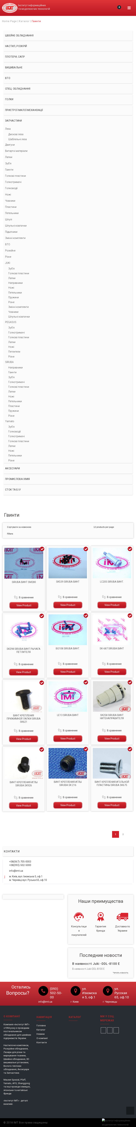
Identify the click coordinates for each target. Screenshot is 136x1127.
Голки (9, 99)
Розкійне (10, 250)
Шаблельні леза (17, 139)
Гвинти (9, 169)
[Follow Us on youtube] (116, 1030)
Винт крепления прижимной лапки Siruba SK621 (24, 718)
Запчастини (13, 120)
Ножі (8, 194)
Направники (15, 282)
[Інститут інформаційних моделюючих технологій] (10, 8)
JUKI (7, 263)
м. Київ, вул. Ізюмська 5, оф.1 (25, 876)
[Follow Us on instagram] (109, 1030)
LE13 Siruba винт (68, 715)
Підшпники (11, 231)
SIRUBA (9, 362)
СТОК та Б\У (13, 489)
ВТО (7, 78)
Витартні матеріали (16, 150)
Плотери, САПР (15, 56)
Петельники (12, 213)
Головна (41, 1025)
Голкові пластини (15, 175)
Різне (8, 256)
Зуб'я (8, 163)
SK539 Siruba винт (68, 581)
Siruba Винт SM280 (24, 582)
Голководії (11, 188)
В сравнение (26, 597)
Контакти (41, 1042)
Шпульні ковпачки (16, 225)
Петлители (14, 351)
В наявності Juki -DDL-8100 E (96, 963)
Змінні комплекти (15, 238)
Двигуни (10, 144)
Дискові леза (15, 134)
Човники (10, 200)
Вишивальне (13, 67)
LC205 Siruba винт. (112, 581)
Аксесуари (12, 468)
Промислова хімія (17, 479)
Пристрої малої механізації (24, 110)
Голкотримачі (13, 182)
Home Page (9, 21)
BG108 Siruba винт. (68, 648)
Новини (40, 1034)
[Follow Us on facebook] (103, 1030)
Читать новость (120, 973)
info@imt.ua (16, 870)
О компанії (42, 1038)
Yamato (9, 421)
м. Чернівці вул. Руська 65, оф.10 (28, 880)
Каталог (24, 21)
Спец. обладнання (17, 88)
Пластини (10, 207)
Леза (8, 128)
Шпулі (8, 219)
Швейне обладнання (19, 35)
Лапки (8, 157)
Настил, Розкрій (16, 46)
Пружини (13, 297)
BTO (7, 244)
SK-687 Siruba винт (112, 648)
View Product (23, 605)
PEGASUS (10, 322)
